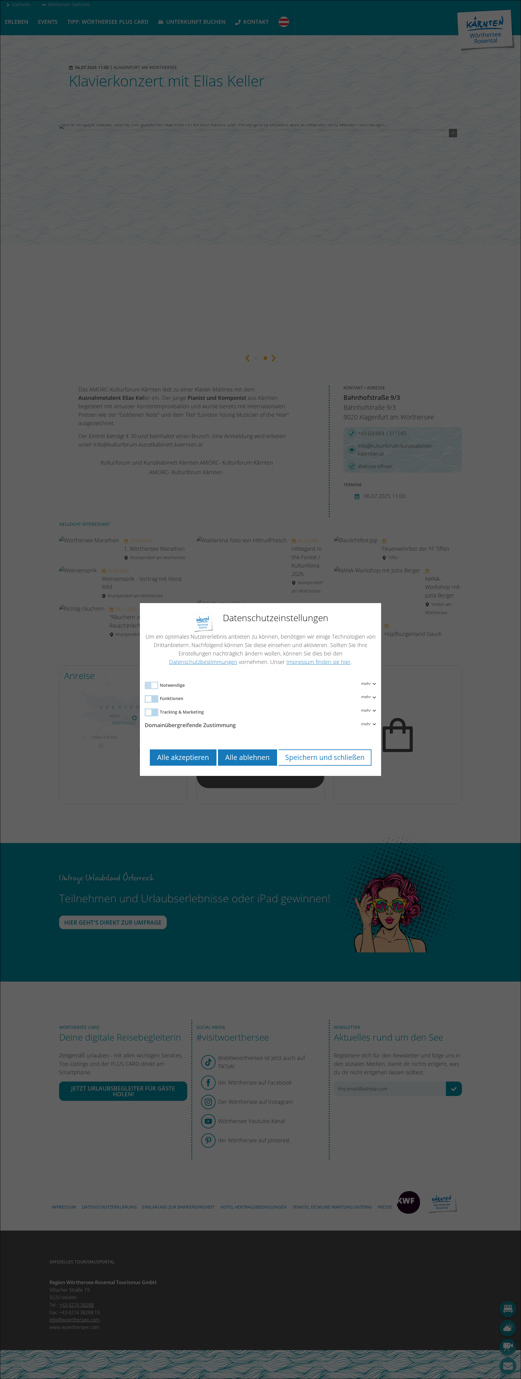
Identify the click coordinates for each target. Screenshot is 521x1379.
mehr (366, 684)
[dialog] (260, 689)
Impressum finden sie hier (318, 661)
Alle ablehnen (247, 757)
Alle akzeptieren (183, 757)
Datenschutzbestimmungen (203, 661)
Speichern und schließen (325, 757)
